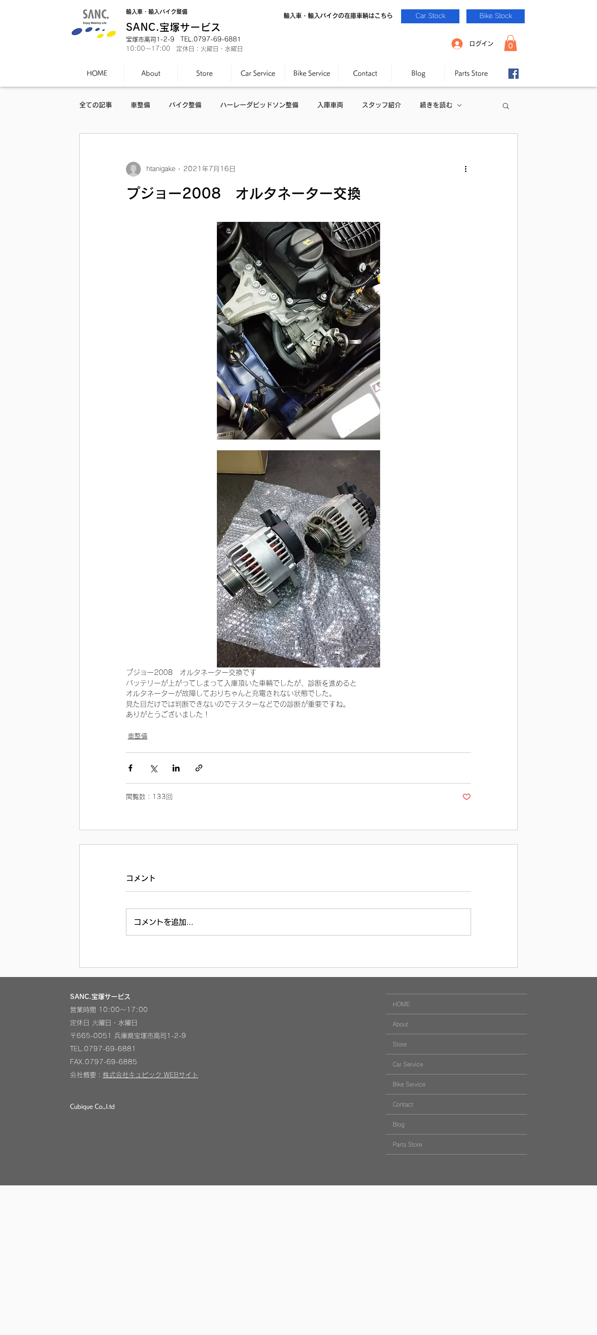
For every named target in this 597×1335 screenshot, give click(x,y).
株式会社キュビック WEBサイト (150, 1075)
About (400, 1024)
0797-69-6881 (110, 1049)
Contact (403, 1104)
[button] (510, 43)
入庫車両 (330, 105)
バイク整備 (185, 105)
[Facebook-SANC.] (513, 74)
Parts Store (407, 1144)
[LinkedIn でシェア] (176, 768)
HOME (401, 1004)
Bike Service (409, 1084)
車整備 (140, 105)
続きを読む (436, 105)
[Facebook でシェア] (130, 768)
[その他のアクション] (465, 169)
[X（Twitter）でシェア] (153, 768)
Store (400, 1044)
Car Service (408, 1064)
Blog (398, 1124)
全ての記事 (95, 105)
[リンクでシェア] (198, 768)
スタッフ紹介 (381, 105)
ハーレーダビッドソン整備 (259, 105)
